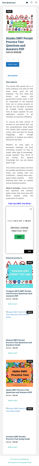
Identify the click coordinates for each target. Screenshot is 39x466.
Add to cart (12, 64)
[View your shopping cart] (27, 2)
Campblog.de (24, 459)
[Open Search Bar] (31, 2)
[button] (29, 18)
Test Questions (9, 2)
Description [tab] (13, 76)
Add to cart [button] (12, 304)
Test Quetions (13, 462)
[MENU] (36, 2)
